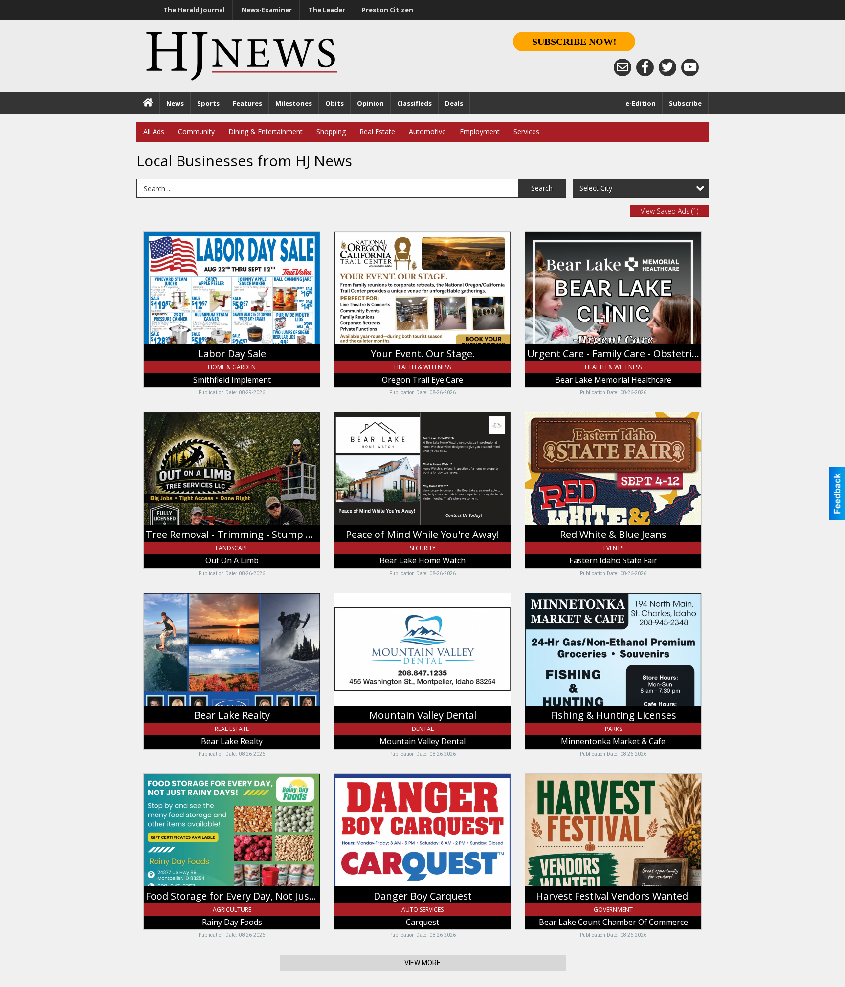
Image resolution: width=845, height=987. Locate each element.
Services (526, 131)
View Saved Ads (669, 210)
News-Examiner (267, 9)
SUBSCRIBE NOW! (574, 41)
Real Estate (377, 131)
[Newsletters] (622, 67)
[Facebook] (645, 67)
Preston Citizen (387, 9)
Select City (595, 188)
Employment (480, 131)
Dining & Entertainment (265, 131)
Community (196, 131)
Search (542, 188)
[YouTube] (690, 67)
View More (422, 962)
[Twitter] (667, 67)
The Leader (327, 9)
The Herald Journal (194, 9)
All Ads (153, 131)
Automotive (427, 131)
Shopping (331, 131)
